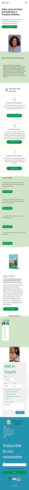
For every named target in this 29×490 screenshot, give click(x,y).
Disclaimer (14, 485)
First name (7, 377)
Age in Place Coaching (9, 433)
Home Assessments (8, 431)
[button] (7, 191)
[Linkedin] (9, 440)
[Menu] (26, 2)
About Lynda (6, 428)
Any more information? (9, 402)
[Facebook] (7, 440)
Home (4, 426)
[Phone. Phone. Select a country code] (15, 386)
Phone (14, 383)
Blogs (4, 437)
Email (5, 383)
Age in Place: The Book (9, 430)
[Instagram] (4, 440)
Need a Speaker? (7, 435)
